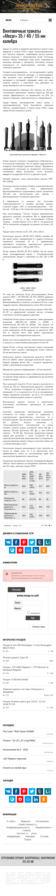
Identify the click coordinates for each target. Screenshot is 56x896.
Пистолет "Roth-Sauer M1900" (18, 731)
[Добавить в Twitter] (32, 542)
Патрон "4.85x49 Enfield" (15, 679)
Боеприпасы (8, 525)
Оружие (50, 734)
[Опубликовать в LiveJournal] (12, 550)
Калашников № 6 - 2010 (15, 749)
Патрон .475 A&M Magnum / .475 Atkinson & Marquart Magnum (25, 668)
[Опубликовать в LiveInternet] (47, 542)
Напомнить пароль (38, 626)
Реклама (30, 836)
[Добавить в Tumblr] (39, 542)
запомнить (35, 613)
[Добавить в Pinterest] (24, 542)
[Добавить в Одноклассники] (43, 550)
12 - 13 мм (50, 673)
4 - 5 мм (50, 683)
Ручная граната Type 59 (15, 657)
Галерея (50, 761)
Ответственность (27, 824)
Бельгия (22, 525)
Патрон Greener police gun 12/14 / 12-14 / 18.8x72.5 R (24, 703)
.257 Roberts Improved (14, 758)
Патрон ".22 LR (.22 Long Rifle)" (19, 740)
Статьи (50, 770)
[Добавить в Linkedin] (35, 550)
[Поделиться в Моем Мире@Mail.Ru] (28, 550)
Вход (2, 2)
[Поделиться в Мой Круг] (20, 550)
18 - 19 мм (50, 708)
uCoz (33, 833)
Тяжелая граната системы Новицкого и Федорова (23, 690)
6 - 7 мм (50, 651)
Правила (25, 821)
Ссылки (44, 836)
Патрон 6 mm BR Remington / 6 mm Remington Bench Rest (27, 646)
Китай (51, 661)
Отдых (27, 839)
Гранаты (16, 525)
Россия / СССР (48, 695)
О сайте (11, 821)
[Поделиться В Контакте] (8, 542)
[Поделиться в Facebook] (16, 542)
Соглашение (42, 821)
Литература (48, 752)
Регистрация (16, 589)
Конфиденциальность (18, 827)
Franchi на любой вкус (15, 768)
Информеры (13, 836)
